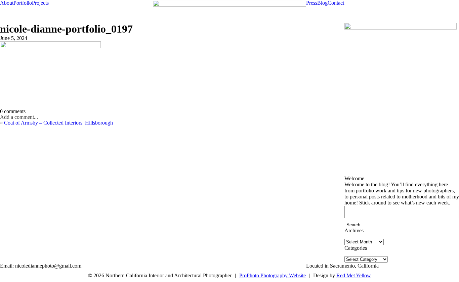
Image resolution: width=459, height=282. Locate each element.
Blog (322, 3)
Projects (40, 3)
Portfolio (22, 3)
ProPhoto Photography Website (272, 275)
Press (311, 3)
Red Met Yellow (353, 275)
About (6, 3)
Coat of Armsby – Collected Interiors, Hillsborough (58, 123)
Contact (336, 3)
